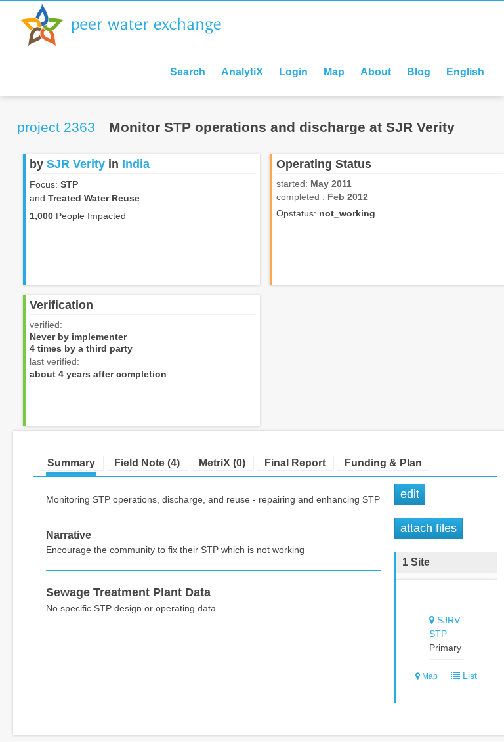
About (375, 71)
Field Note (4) (147, 462)
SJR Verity (76, 164)
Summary (71, 462)
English (465, 71)
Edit (409, 494)
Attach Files (428, 528)
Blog (418, 71)
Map (334, 71)
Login (293, 71)
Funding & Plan (383, 462)
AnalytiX (242, 71)
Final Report (295, 462)
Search (187, 71)
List (468, 675)
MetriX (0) (222, 462)
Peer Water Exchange (131, 25)
